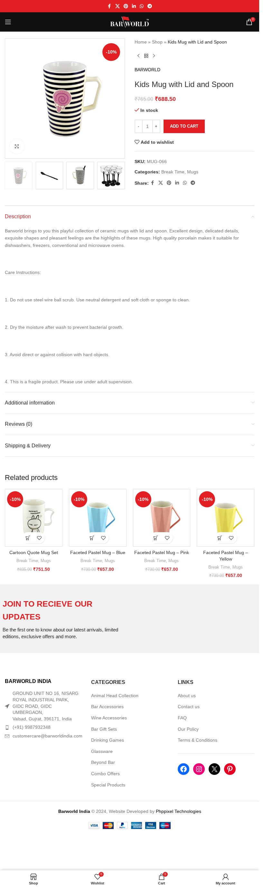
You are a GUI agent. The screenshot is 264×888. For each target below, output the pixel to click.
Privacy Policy (166, 488)
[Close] (251, 362)
